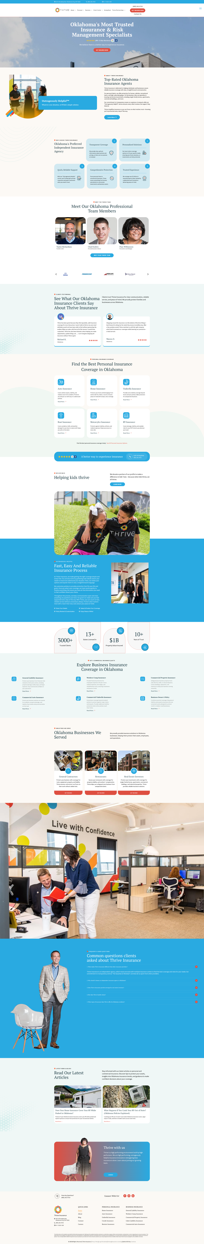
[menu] (200, 8)
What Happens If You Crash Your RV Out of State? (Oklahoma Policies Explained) (125, 1111)
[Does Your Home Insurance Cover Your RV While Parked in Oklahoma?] (77, 1096)
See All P (109, 443)
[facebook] (124, 1196)
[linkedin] (133, 1196)
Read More (61, 402)
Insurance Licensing (117, 1241)
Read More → (59, 1121)
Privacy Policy (95, 1241)
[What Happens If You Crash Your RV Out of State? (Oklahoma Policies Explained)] (126, 1096)
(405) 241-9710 (138, 6)
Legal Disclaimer (103, 1241)
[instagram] (128, 1196)
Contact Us (137, 14)
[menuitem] (73, 10)
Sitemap (109, 1241)
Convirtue (133, 1241)
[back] (56, 274)
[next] (148, 274)
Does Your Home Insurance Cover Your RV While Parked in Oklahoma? (75, 1111)
